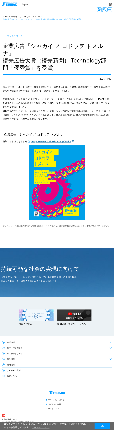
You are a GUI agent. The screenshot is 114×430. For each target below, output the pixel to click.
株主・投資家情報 (15, 348)
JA (99, 9)
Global (110, 4)
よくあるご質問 (14, 370)
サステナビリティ (15, 353)
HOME (5, 16)
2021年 (37, 16)
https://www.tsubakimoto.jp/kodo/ (51, 141)
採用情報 (11, 364)
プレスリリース (26, 16)
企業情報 (14, 16)
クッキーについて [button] (40, 427)
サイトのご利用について (58, 404)
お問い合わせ (13, 376)
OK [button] (102, 426)
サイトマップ (53, 408)
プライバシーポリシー (57, 400)
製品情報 (11, 359)
